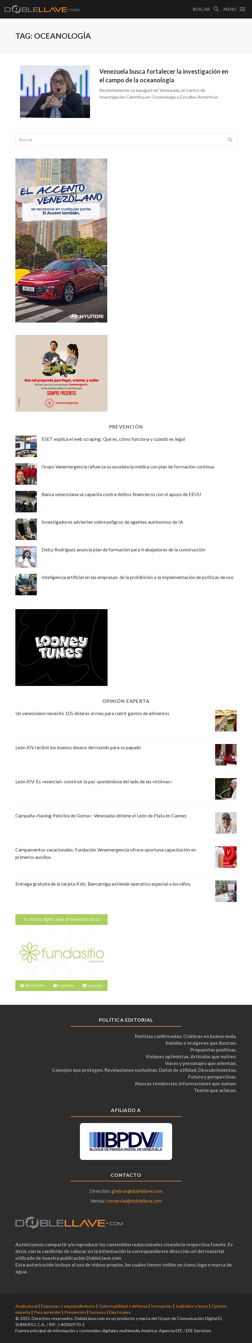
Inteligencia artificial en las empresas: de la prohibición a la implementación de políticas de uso (137, 577)
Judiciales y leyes (191, 1306)
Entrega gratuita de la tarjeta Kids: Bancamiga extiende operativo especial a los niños (103, 884)
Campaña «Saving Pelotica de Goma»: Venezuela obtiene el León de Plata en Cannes (101, 815)
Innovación (161, 1306)
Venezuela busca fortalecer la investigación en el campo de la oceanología (163, 76)
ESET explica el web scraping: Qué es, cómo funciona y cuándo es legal (113, 439)
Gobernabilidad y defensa (123, 1306)
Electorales (120, 1312)
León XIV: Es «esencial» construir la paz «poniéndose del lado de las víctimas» (93, 781)
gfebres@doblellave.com (137, 1191)
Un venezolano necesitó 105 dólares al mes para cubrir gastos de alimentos (92, 713)
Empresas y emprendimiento (68, 1306)
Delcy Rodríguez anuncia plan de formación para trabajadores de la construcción (123, 549)
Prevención (75, 1312)
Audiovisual (26, 1306)
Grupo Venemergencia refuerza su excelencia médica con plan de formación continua (127, 466)
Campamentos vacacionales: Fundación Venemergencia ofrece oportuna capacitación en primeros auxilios (105, 853)
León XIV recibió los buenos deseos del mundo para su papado (78, 747)
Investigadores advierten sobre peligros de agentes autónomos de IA (112, 522)
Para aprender (47, 1312)
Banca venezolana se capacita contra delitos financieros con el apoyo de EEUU (121, 494)
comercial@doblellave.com (134, 1201)
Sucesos (97, 1312)
